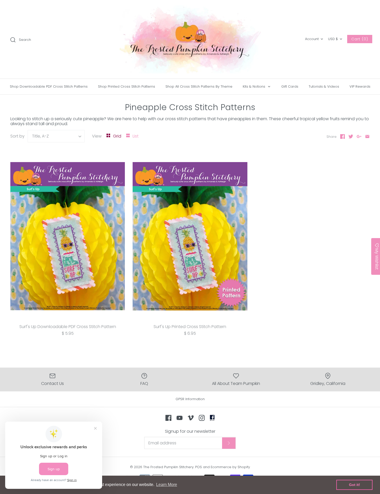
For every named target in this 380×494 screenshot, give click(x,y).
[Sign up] (228, 443)
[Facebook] (168, 418)
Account (312, 39)
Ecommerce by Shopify (230, 467)
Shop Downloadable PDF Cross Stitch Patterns (49, 86)
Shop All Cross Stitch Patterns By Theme (198, 86)
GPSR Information (190, 399)
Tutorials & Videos (324, 86)
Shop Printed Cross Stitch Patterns (126, 86)
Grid (117, 136)
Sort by (17, 136)
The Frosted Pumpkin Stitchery (168, 467)
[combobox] (56, 136)
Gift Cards (289, 86)
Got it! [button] (354, 485)
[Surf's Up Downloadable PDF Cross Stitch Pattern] (67, 236)
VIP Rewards (359, 86)
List (136, 136)
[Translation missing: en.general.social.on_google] (359, 136)
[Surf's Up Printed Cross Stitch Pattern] (190, 236)
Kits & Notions (254, 86)
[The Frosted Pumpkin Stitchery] (190, 39)
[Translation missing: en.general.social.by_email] (367, 136)
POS (198, 467)
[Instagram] (202, 418)
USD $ (333, 39)
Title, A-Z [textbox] (40, 136)
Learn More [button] (166, 484)
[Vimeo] (191, 418)
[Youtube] (180, 418)
